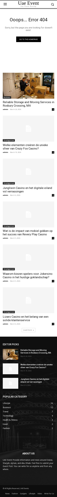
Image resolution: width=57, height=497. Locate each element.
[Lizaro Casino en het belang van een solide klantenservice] (28, 300)
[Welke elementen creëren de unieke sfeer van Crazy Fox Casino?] (28, 129)
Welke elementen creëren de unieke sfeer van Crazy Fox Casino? (25, 146)
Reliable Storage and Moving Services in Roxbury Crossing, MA (28, 103)
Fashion (15, 493)
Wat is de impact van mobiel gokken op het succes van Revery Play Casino (28, 232)
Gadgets (23, 493)
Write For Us (49, 493)
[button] (52, 4)
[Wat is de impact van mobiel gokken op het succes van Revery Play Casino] (28, 214)
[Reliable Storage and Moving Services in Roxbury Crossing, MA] (28, 86)
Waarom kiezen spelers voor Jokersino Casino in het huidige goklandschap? (27, 275)
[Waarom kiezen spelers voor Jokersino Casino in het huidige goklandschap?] (28, 257)
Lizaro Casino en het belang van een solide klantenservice (25, 318)
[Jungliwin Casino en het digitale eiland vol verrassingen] (28, 171)
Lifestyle (32, 493)
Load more (27, 330)
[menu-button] (5, 4)
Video (39, 493)
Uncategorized (9, 140)
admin (5, 109)
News (7, 493)
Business (7, 97)
